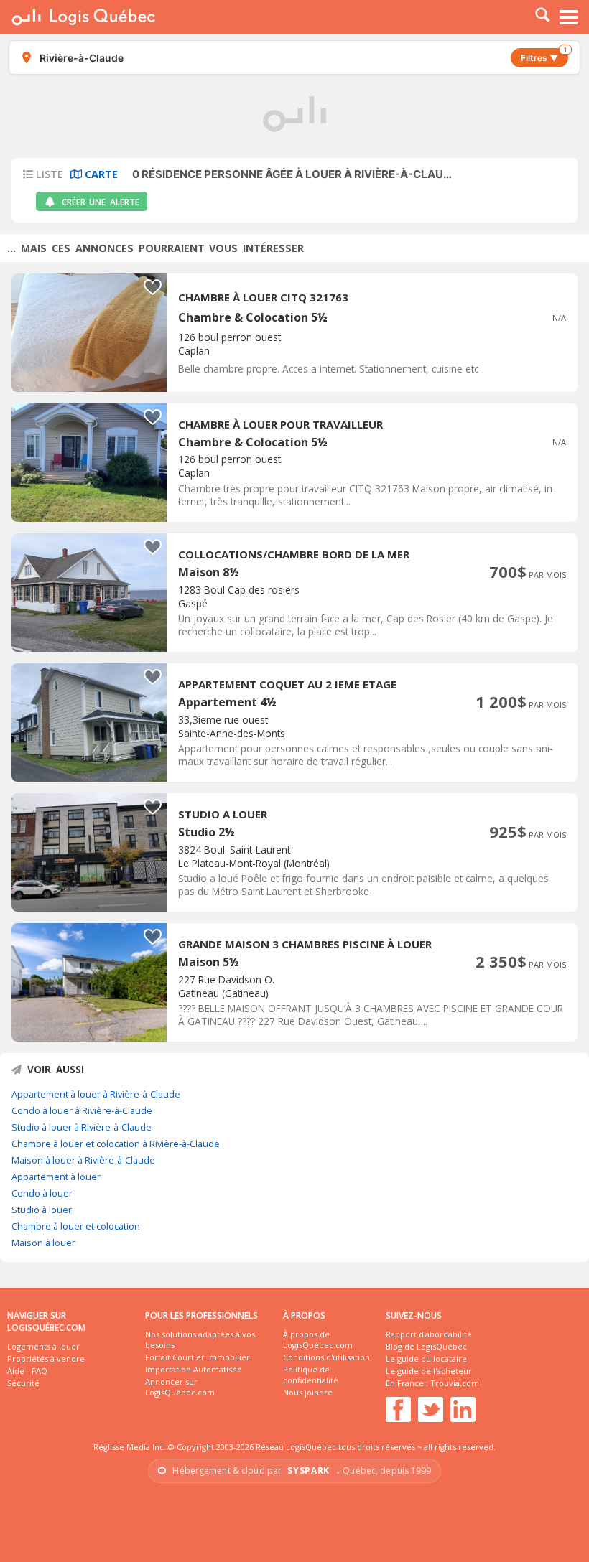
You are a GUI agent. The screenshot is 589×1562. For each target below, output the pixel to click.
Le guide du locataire (426, 1358)
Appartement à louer (56, 1176)
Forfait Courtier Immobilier (197, 1357)
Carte (100, 174)
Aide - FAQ (27, 1370)
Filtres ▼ (544, 55)
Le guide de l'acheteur (429, 1370)
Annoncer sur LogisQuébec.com (180, 1387)
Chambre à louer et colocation (75, 1226)
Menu (569, 17)
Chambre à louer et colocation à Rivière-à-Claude (115, 1143)
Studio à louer (41, 1209)
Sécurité (23, 1383)
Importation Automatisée (193, 1369)
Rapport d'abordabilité (429, 1334)
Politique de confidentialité (310, 1374)
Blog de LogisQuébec (426, 1346)
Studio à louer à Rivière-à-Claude (81, 1127)
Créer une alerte (100, 202)
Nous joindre (308, 1392)
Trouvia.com (454, 1383)
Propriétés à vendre (46, 1358)
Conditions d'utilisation (326, 1357)
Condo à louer (42, 1193)
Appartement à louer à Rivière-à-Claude (95, 1094)
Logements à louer (43, 1346)
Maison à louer (43, 1242)
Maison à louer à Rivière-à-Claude (83, 1160)
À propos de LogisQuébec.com (318, 1339)
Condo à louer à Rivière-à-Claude (81, 1110)
